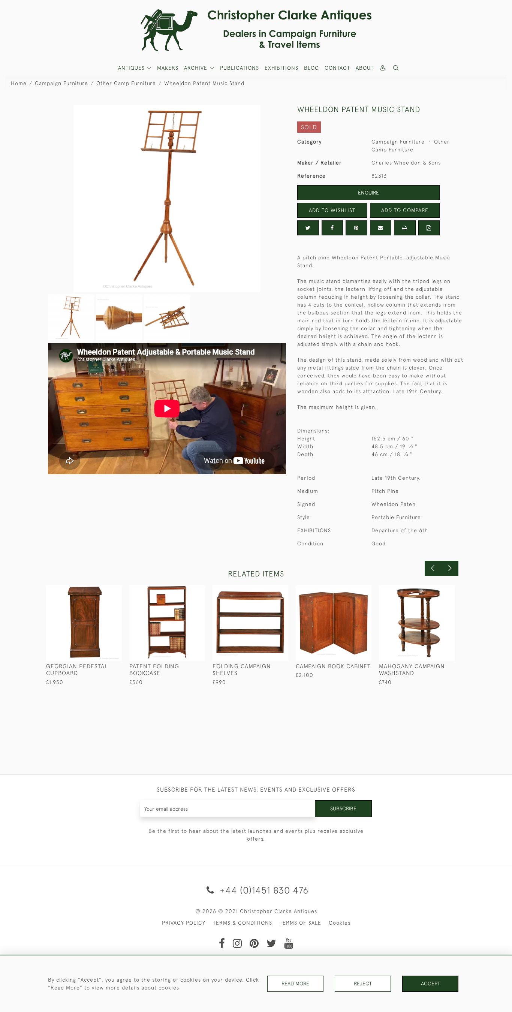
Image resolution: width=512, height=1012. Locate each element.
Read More (295, 984)
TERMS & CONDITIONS (242, 923)
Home (19, 83)
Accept (430, 984)
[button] (396, 68)
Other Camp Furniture (126, 83)
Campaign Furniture (61, 83)
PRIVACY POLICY (183, 923)
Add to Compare (404, 210)
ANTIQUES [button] (132, 68)
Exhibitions (281, 68)
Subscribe (343, 808)
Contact (337, 68)
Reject (363, 984)
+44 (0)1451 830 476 (262, 890)
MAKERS (167, 68)
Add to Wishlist (332, 210)
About (365, 68)
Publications (239, 68)
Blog (311, 68)
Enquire (368, 193)
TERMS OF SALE (300, 923)
